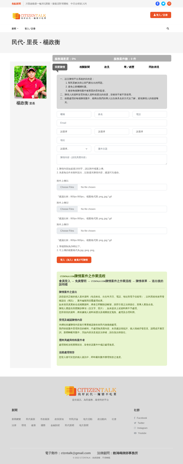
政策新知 (59, 419)
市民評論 (73, 419)
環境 (23, 425)
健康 (33, 425)
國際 (43, 425)
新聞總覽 (16, 419)
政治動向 (102, 419)
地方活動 (87, 419)
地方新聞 (83, 425)
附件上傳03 (62, 224)
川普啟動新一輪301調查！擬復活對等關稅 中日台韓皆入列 (56, 3)
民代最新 (30, 419)
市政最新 (44, 419)
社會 (114, 419)
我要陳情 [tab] (60, 67)
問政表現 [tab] (154, 67)
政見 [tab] (107, 67)
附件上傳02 (62, 203)
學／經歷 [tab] (129, 67)
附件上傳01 (62, 181)
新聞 (14, 28)
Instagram (142, 428)
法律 (14, 425)
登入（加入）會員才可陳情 (74, 260)
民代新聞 (69, 425)
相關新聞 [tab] (84, 67)
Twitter (141, 423)
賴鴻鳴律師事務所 (125, 453)
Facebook (142, 418)
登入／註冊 (162, 15)
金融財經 (55, 425)
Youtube (142, 433)
